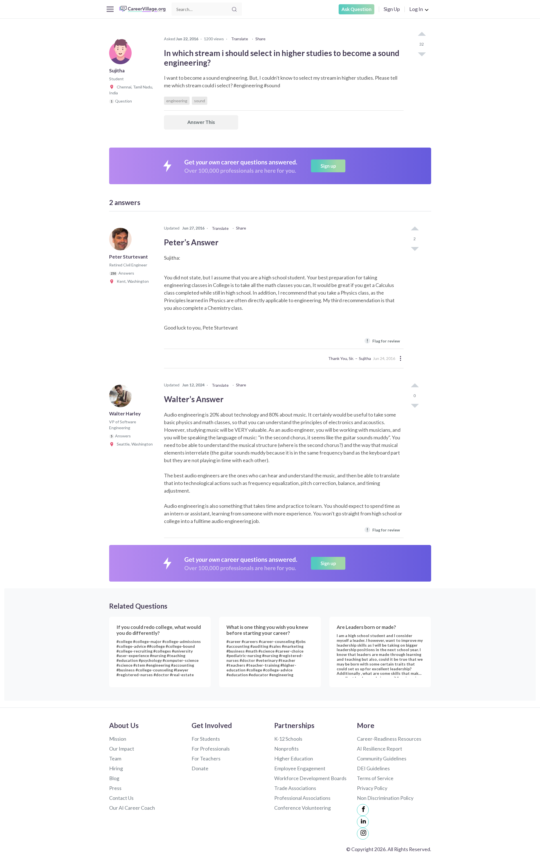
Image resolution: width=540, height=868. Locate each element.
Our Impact (121, 748)
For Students (206, 739)
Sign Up (392, 9)
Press (115, 788)
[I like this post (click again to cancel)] (421, 34)
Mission (117, 739)
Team (115, 758)
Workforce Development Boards (310, 778)
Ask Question (356, 9)
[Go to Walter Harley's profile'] (121, 398)
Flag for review (383, 341)
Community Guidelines (381, 758)
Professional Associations (302, 798)
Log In (416, 9)
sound (199, 100)
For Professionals (211, 748)
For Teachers (206, 758)
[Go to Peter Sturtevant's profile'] (121, 241)
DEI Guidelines (373, 768)
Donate (200, 768)
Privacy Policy (372, 788)
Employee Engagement (299, 768)
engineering (176, 100)
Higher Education (293, 758)
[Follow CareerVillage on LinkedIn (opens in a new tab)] (363, 822)
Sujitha (365, 358)
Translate (239, 38)
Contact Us (121, 798)
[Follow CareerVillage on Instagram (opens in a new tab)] (363, 834)
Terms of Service (375, 778)
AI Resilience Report (379, 748)
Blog (114, 778)
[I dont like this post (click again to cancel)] (421, 54)
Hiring (116, 768)
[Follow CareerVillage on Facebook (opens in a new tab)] (363, 810)
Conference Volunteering (302, 808)
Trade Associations (295, 788)
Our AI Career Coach (132, 808)
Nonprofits (286, 748)
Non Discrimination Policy (385, 798)
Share (260, 38)
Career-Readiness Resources (389, 739)
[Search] (234, 9)
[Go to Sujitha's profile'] (121, 55)
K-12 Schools (288, 739)
